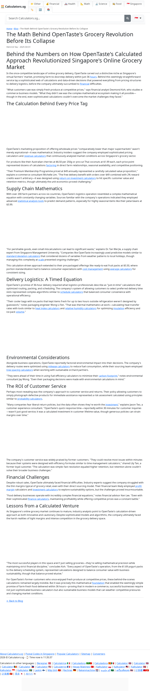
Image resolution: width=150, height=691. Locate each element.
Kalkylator (23, 670)
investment (111, 404)
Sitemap (85, 653)
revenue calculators (35, 156)
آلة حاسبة (105, 670)
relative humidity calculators (80, 308)
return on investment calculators (77, 178)
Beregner (42, 663)
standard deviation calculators (23, 256)
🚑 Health (69, 3)
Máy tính (52, 670)
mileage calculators (59, 366)
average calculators (121, 269)
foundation (98, 583)
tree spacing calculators (19, 370)
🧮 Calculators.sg (13, 6)
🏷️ (32, 9)
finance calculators (38, 499)
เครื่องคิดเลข (122, 670)
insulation (118, 308)
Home (9, 28)
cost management (93, 269)
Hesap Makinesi (81, 666)
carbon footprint (108, 375)
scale (41, 259)
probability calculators (29, 398)
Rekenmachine (87, 670)
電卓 (17, 673)
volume (20, 311)
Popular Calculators (68, 653)
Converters (99, 653)
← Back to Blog (14, 601)
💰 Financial (52, 3)
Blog (16, 28)
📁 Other (36, 3)
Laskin (38, 670)
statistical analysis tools (31, 201)
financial (84, 83)
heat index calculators (47, 308)
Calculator (122, 663)
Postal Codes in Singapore (39, 653)
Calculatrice (60, 666)
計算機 (139, 670)
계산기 (29, 673)
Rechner (68, 670)
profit (138, 486)
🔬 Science (101, 3)
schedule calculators (71, 292)
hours (93, 76)
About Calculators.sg (11, 653)
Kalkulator (102, 666)
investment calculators (45, 489)
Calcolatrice (59, 663)
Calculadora (79, 663)
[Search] (127, 18)
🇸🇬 (134, 3)
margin (10, 489)
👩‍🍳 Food (116, 3)
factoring (51, 165)
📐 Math (85, 3)
